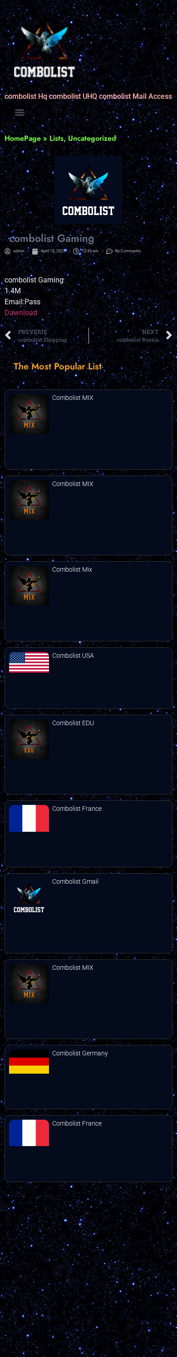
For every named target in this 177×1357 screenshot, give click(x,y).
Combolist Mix (72, 569)
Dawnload (21, 312)
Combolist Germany (80, 1053)
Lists (56, 138)
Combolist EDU (73, 723)
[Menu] (19, 112)
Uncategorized (92, 138)
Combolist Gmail (75, 881)
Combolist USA (73, 655)
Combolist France (77, 808)
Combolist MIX (72, 397)
